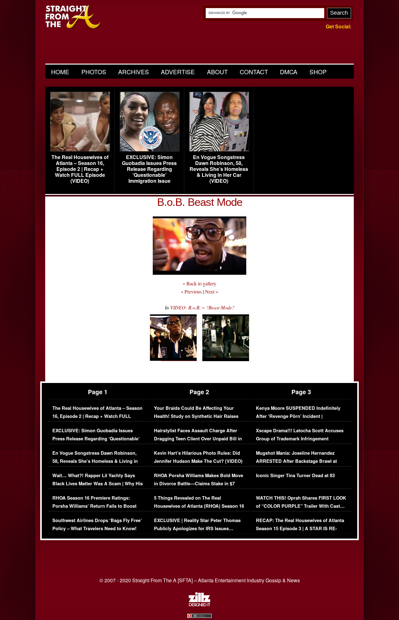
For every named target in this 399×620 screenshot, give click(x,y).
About (217, 71)
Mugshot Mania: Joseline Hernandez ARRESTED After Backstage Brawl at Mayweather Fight (296, 461)
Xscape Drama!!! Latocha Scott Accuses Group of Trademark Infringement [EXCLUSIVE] (300, 438)
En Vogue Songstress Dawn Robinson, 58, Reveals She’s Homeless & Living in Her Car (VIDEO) (219, 169)
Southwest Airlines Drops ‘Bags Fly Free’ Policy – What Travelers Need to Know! (97, 524)
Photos (93, 71)
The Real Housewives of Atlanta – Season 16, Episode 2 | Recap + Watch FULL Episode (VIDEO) (79, 169)
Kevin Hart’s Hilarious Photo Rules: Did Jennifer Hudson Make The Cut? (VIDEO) (198, 457)
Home (60, 71)
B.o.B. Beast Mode (199, 202)
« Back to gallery (199, 283)
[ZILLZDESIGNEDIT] (199, 605)
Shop (318, 71)
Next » (211, 291)
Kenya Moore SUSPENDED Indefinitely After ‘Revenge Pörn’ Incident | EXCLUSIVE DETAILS (298, 416)
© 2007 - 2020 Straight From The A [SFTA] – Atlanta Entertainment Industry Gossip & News (199, 580)
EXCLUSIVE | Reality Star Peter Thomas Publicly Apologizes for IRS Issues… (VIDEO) (197, 528)
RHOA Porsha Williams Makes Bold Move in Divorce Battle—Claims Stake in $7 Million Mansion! (198, 483)
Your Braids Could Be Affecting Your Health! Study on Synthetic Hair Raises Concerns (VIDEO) (196, 416)
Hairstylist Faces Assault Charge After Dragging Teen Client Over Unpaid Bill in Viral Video (198, 438)
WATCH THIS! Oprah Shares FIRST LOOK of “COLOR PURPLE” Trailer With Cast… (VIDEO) (301, 506)
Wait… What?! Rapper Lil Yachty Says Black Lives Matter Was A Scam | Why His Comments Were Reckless (97, 483)
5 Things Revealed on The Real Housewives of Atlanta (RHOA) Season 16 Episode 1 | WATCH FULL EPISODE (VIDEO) (199, 510)
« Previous (191, 291)
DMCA (288, 71)
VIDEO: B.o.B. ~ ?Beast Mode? (202, 307)
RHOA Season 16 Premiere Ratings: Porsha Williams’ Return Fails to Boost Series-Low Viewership (94, 506)
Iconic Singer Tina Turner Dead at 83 (295, 475)
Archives (133, 71)
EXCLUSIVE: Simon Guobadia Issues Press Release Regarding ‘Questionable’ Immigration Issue (149, 169)
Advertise (178, 71)
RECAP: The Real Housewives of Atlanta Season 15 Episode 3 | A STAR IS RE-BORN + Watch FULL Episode (300, 528)
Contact (254, 71)
